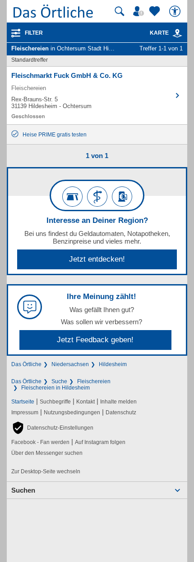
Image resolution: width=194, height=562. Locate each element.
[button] (52, 428)
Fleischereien (94, 381)
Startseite (22, 402)
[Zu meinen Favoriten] (155, 11)
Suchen (23, 490)
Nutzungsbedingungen (72, 412)
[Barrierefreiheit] (176, 11)
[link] (177, 33)
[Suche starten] (119, 11)
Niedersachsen (70, 364)
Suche (59, 381)
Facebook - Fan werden (40, 442)
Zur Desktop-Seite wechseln (45, 471)
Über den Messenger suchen (47, 453)
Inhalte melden (118, 402)
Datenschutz (121, 412)
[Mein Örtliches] (140, 11)
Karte (159, 33)
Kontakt (85, 402)
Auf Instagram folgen (100, 442)
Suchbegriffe (55, 402)
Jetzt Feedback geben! (95, 339)
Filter (34, 33)
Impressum (24, 412)
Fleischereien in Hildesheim (55, 388)
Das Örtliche (26, 364)
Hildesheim (113, 364)
